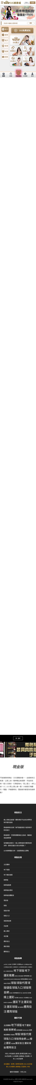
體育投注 (7, 951)
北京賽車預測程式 (9, 971)
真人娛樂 (23, 993)
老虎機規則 (9, 1002)
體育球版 (12, 1011)
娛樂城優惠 (20, 976)
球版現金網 (7, 921)
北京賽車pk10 (20, 964)
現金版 (6, 900)
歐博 (30, 979)
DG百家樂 (8, 1056)
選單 (19, 738)
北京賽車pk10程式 (28, 964)
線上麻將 (6, 787)
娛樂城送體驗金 (9, 895)
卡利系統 (12, 1054)
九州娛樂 (15, 1056)
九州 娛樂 (9, 964)
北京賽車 (7, 864)
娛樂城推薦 (7, 885)
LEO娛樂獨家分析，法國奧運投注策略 (16, 851)
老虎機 (6, 936)
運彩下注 (18, 1002)
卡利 (6, 1054)
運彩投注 (7, 941)
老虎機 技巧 (21, 997)
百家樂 (6, 926)
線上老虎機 (28, 993)
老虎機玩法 (27, 997)
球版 (5, 905)
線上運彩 (7, 931)
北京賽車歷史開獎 (23, 967)
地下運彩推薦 (8, 875)
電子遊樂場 (20, 1007)
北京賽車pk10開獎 (8, 967)
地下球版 (7, 870)
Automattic (29, 1079)
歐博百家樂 (23, 1054)
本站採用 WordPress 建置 (10, 1079)
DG (29, 1054)
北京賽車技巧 (15, 967)
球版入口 (7, 916)
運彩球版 (7, 946)
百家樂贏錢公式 (17, 993)
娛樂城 (6, 880)
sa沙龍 (5, 964)
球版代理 (7, 911)
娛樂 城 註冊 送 (10, 979)
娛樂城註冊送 (8, 890)
